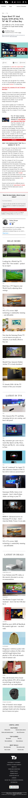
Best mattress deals (21, 747)
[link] (6, 120)
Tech (3, 13)
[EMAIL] (13, 224)
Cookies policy (14, 773)
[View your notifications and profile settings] (12, 2)
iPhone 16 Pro (7, 729)
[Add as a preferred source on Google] (14, 787)
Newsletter (23, 62)
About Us (14, 766)
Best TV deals (7, 749)
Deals (10, 6)
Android (11, 84)
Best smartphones (8, 740)
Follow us (16, 62)
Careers (14, 777)
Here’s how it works (13, 36)
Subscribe (19, 2)
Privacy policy (14, 771)
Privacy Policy (10, 213)
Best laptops (8, 738)
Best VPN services (20, 732)
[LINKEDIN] (11, 224)
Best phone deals (7, 747)
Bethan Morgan (10, 31)
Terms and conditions (14, 769)
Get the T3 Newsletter (21, 6)
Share (5, 62)
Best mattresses (19, 740)
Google (21, 173)
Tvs (7, 13)
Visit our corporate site (17, 793)
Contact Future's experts (14, 764)
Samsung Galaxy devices (21, 729)
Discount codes (21, 749)
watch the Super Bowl (17, 66)
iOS (22, 178)
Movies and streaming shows (7, 732)
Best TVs (19, 738)
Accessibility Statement (14, 762)
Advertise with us (14, 775)
